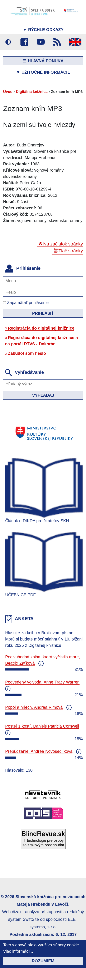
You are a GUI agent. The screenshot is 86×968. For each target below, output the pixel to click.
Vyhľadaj (43, 395)
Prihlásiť (43, 313)
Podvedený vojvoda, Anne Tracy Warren (42, 682)
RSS (57, 42)
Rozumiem (43, 961)
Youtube (41, 42)
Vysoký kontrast (8, 42)
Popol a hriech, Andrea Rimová (34, 707)
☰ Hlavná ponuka (43, 61)
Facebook (24, 42)
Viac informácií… (19, 951)
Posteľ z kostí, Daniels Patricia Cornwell (42, 726)
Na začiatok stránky (63, 244)
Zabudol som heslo (27, 353)
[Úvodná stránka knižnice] (43, 10)
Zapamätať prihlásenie (27, 302)
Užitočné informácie (43, 72)
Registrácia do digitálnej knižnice (41, 328)
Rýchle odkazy (43, 29)
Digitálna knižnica (32, 92)
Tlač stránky (70, 250)
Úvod (8, 92)
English (75, 42)
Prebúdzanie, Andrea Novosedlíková (38, 751)
